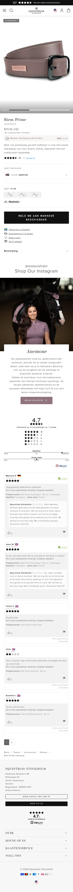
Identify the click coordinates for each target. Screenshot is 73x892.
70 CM (9, 194)
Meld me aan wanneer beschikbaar (36, 217)
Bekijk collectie (34, 400)
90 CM (35, 194)
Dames (17, 752)
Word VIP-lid (36, 804)
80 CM (22, 194)
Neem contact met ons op (36, 797)
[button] (4, 10)
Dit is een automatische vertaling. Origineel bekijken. (30, 490)
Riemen (43, 752)
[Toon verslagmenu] (64, 532)
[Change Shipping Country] (55, 10)
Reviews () (30, 158)
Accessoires (30, 752)
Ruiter (7, 752)
